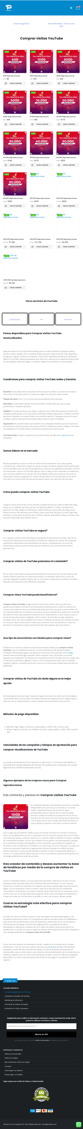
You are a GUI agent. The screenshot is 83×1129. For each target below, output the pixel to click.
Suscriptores (68, 319)
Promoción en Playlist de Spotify (16, 1004)
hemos (53, 947)
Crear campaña (16, 83)
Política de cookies (11, 1058)
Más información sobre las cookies (17, 1062)
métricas (65, 435)
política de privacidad (42, 1040)
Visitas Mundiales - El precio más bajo (61, 24)
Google (70, 653)
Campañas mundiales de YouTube (17, 996)
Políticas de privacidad (13, 1054)
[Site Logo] (8, 7)
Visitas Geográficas (21, 23)
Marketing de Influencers (14, 1000)
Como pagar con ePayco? (14, 1070)
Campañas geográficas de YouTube (17, 992)
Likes (41, 319)
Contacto (8, 1066)
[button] (71, 8)
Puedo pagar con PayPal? (14, 1074)
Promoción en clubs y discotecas (16, 1008)
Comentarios (15, 319)
